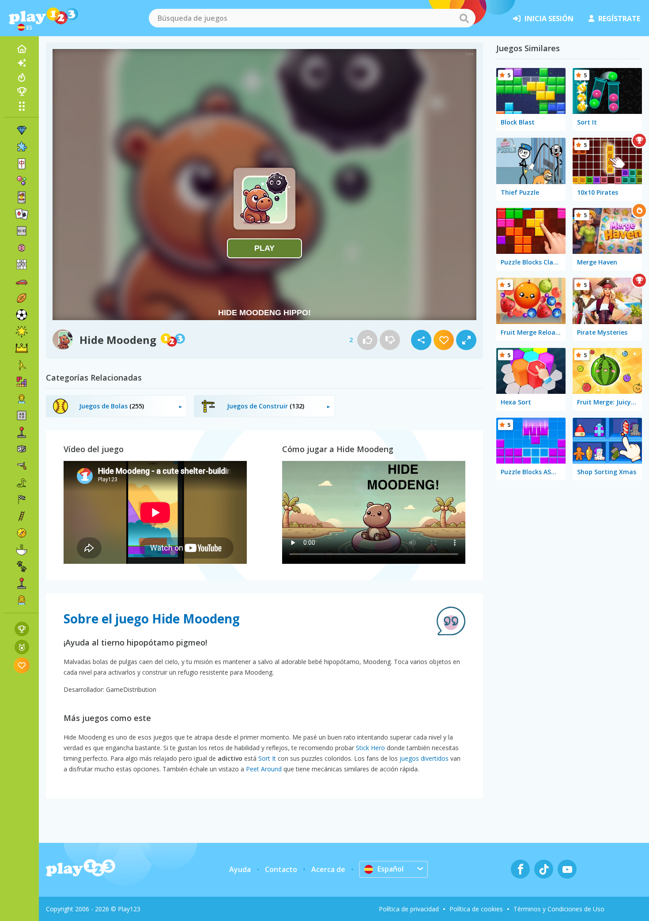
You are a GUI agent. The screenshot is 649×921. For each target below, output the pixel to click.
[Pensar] (21, 247)
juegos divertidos (424, 758)
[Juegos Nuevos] (21, 63)
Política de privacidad (409, 909)
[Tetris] (21, 382)
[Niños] (21, 398)
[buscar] (464, 18)
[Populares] (21, 77)
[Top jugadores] (21, 91)
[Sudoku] (21, 264)
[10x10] (21, 231)
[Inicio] (21, 49)
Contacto (281, 869)
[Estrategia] (21, 348)
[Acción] (21, 465)
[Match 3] (21, 130)
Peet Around (264, 769)
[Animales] (21, 566)
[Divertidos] (21, 331)
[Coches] (21, 281)
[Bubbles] (21, 180)
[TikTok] (543, 869)
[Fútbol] (21, 314)
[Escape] (21, 365)
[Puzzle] (21, 147)
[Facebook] (520, 869)
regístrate (619, 18)
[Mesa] (21, 449)
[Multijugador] (21, 583)
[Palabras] (21, 415)
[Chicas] (21, 600)
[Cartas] (21, 197)
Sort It (267, 758)
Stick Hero (370, 748)
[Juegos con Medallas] (22, 647)
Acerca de (328, 869)
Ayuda (240, 869)
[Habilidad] (21, 516)
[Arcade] (21, 432)
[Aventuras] (21, 533)
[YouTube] (567, 869)
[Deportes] (21, 298)
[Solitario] (21, 214)
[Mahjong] (21, 163)
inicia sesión (549, 18)
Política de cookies (476, 909)
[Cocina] (21, 549)
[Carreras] (21, 499)
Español (390, 869)
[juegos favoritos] (22, 665)
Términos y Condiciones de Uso (558, 909)
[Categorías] (21, 106)
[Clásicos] (21, 482)
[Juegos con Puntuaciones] (22, 629)
